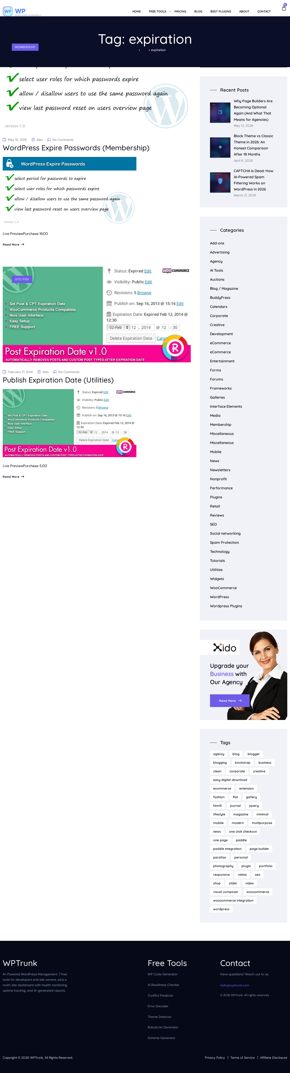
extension (246, 788)
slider (233, 883)
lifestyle (219, 814)
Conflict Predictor (160, 995)
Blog (198, 11)
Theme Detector (160, 1017)
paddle (241, 840)
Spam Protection (224, 542)
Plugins (216, 497)
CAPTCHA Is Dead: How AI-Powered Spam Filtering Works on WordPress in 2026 (253, 180)
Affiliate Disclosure (273, 1058)
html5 (217, 806)
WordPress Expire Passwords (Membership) (76, 147)
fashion (219, 797)
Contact (264, 11)
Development (221, 334)
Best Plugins (220, 11)
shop (217, 883)
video (249, 883)
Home (136, 11)
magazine (240, 814)
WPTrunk (36, 1058)
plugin (246, 866)
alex (40, 140)
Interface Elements (226, 406)
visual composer (225, 892)
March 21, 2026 (245, 195)
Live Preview (13, 233)
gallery (251, 797)
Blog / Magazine (224, 288)
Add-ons (217, 243)
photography (223, 866)
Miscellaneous (222, 433)
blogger (254, 754)
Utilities (22, 279)
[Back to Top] (280, 1066)
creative (259, 771)
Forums (216, 379)
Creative (217, 324)
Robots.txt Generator (163, 1027)
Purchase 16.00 (35, 233)
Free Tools (157, 11)
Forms (215, 370)
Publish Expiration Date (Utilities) (58, 379)
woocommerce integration (233, 900)
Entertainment (222, 361)
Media (215, 415)
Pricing (180, 11)
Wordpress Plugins (226, 606)
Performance (221, 488)
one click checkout (243, 831)
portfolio (266, 866)
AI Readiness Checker (163, 985)
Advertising (220, 252)
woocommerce (257, 892)
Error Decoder (158, 1006)
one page (220, 840)
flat (235, 797)
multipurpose (262, 823)
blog (235, 754)
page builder (259, 849)
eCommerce (220, 343)
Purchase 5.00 (35, 465)
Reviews (217, 515)
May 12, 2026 (243, 126)
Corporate (219, 315)
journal (235, 806)
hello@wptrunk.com (234, 985)
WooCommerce (223, 587)
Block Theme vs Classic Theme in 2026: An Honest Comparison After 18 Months (253, 145)
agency (218, 754)
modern (238, 823)
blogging (220, 763)
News (214, 460)
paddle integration (227, 849)
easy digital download (230, 780)
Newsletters (220, 470)
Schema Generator (161, 1038)
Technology (220, 551)
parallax (219, 857)
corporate (237, 771)
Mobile (215, 451)
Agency (216, 261)
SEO (213, 524)
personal (241, 857)
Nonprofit (218, 479)
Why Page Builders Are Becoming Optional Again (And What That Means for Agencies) (253, 110)
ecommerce (222, 788)
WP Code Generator (162, 974)
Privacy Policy (215, 1058)
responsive (221, 875)
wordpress (221, 909)
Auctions (217, 279)
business (265, 763)
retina (242, 875)
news (217, 831)
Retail (215, 506)
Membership (25, 47)
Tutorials (217, 560)
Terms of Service (242, 1058)
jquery (254, 806)
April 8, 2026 (243, 161)
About (244, 11)
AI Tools (216, 270)
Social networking (225, 533)
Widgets (217, 578)
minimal (262, 814)
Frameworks (221, 388)
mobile (218, 823)
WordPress (219, 597)
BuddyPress (220, 297)
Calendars (218, 306)
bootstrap (242, 763)
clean (217, 771)
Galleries (217, 397)
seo (257, 875)
